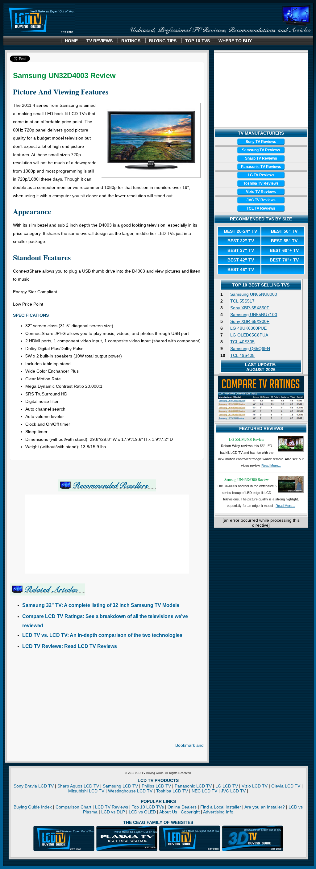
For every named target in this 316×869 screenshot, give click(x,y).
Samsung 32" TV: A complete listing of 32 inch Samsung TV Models (100, 605)
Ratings (130, 40)
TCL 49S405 (242, 355)
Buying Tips (163, 40)
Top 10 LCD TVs (148, 806)
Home (71, 40)
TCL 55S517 (242, 301)
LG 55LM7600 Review (246, 439)
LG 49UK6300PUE (248, 328)
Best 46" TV (240, 269)
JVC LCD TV (233, 790)
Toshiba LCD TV (172, 790)
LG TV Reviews (261, 175)
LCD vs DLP (113, 811)
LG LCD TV (226, 785)
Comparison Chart (73, 806)
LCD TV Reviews (111, 806)
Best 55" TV (284, 240)
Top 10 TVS (197, 40)
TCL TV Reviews (261, 208)
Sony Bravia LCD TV (34, 785)
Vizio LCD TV (255, 785)
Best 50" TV (284, 231)
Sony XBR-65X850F (249, 307)
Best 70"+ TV (284, 259)
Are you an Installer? (264, 806)
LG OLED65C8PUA (249, 334)
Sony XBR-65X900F (249, 321)
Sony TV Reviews (261, 142)
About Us (168, 811)
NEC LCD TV (204, 790)
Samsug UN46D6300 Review (246, 479)
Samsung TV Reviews (261, 150)
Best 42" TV (240, 259)
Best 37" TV (240, 250)
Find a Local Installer (220, 806)
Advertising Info (218, 811)
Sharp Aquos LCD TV (78, 785)
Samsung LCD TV (120, 785)
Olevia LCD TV (285, 785)
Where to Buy (235, 40)
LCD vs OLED (142, 811)
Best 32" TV (240, 240)
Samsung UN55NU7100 (253, 314)
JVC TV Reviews (261, 200)
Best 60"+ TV (284, 250)
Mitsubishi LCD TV (86, 790)
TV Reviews (99, 40)
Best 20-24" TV (240, 231)
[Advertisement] (62, 699)
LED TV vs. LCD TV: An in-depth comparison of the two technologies (102, 635)
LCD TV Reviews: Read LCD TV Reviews (69, 646)
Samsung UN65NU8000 (253, 294)
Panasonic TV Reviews (261, 167)
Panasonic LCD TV (193, 785)
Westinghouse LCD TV (130, 790)
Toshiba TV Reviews (261, 183)
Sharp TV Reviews (261, 158)
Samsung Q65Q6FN (250, 348)
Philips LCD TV (156, 785)
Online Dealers (182, 806)
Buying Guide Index (33, 806)
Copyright (190, 811)
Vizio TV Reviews (261, 192)
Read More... (271, 465)
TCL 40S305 (242, 341)
